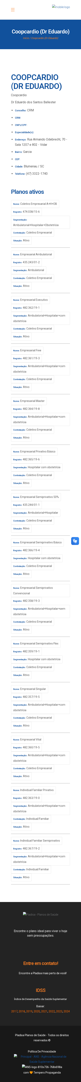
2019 (29, 1011)
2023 (59, 1011)
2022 (52, 1011)
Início (26, 38)
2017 (14, 1011)
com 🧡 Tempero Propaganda (42, 1072)
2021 (44, 1011)
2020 (37, 1011)
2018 (22, 1011)
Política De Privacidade (42, 1051)
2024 (67, 1011)
